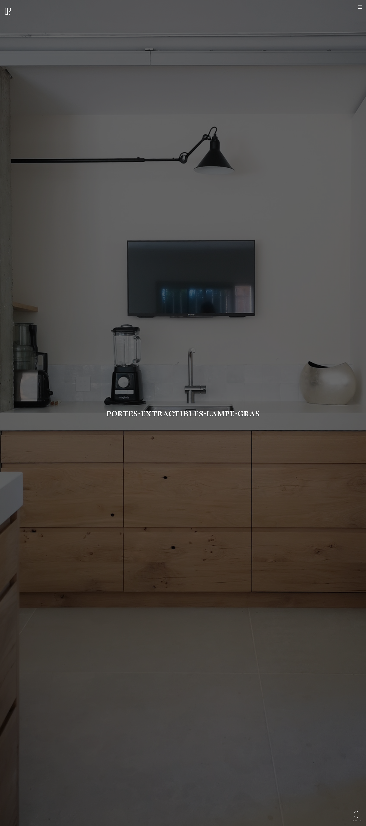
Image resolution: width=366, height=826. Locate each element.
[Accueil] (7, 11)
